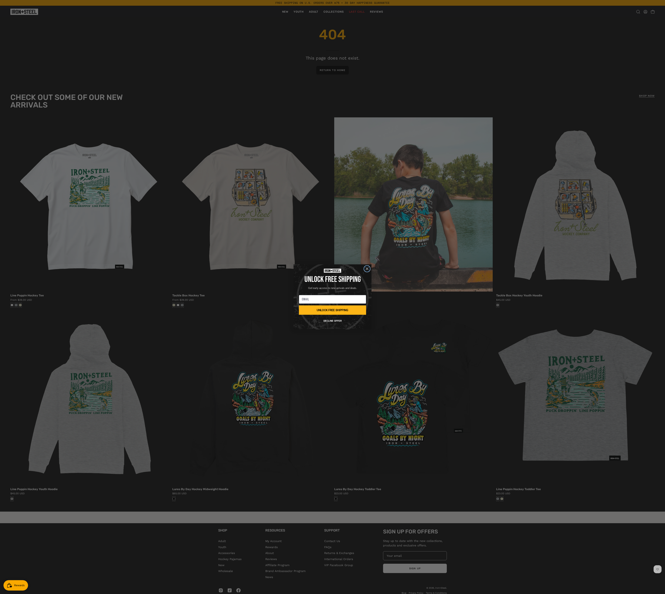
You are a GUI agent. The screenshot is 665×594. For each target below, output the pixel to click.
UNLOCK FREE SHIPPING (332, 310)
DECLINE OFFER (332, 321)
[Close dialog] (367, 269)
